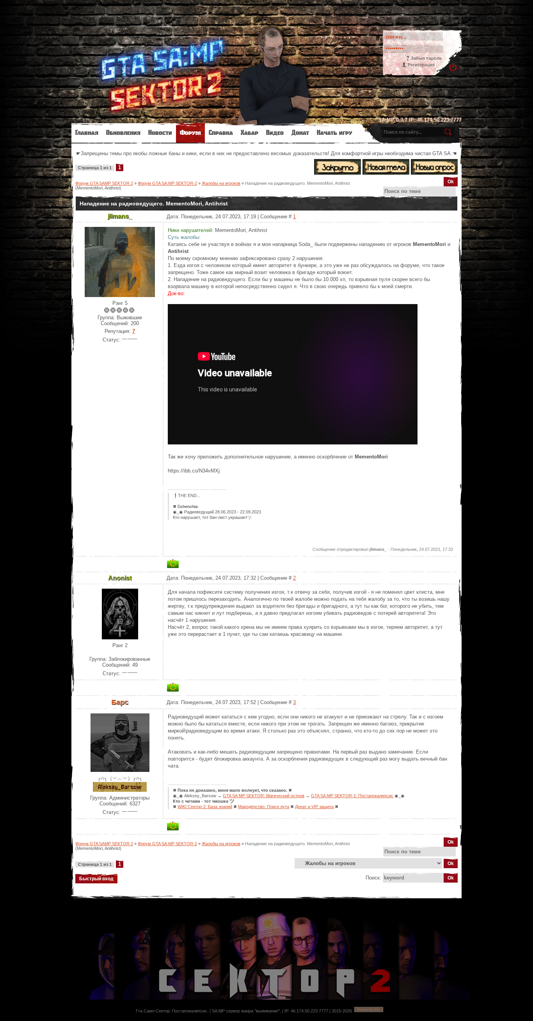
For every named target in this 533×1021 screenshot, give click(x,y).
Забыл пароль (426, 58)
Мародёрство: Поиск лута (263, 806)
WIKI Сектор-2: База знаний (205, 806)
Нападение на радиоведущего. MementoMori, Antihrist (297, 183)
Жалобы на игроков (221, 183)
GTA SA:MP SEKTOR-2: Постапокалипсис (352, 795)
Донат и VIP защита (314, 806)
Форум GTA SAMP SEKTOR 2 (104, 183)
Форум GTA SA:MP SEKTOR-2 (167, 183)
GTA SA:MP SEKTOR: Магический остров (263, 795)
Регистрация (421, 64)
